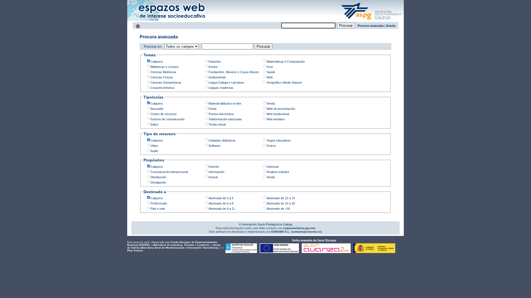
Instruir (213, 177)
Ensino (213, 66)
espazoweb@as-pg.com (298, 228)
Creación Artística (162, 87)
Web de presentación (281, 108)
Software (214, 145)
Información (216, 172)
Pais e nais (157, 208)
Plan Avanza (135, 250)
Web (270, 77)
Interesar (273, 166)
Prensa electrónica (221, 114)
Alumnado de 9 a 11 (222, 208)
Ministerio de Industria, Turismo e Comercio (181, 245)
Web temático (276, 119)
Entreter (214, 166)
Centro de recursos (163, 114)
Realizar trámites (278, 172)
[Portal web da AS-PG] (371, 20)
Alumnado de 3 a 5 (221, 198)
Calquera (156, 61)
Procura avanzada (371, 25)
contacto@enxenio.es (306, 231)
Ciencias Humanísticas (165, 82)
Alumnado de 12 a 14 (281, 198)
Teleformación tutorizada (225, 119)
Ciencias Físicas (161, 77)
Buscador (156, 108)
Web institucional (278, 114)
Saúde (271, 72)
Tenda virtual (217, 124)
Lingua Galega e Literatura (226, 82)
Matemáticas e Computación (286, 61)
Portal (212, 108)
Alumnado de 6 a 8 (221, 203)
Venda (271, 103)
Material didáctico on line (225, 103)
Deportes (215, 61)
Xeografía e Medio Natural (284, 82)
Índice (154, 124)
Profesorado (158, 203)
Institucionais (217, 77)
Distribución (158, 177)
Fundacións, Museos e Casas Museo (234, 72)
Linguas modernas (221, 87)
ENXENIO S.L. (280, 231)
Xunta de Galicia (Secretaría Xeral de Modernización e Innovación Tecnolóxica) (173, 246)
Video (154, 145)
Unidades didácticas (222, 140)
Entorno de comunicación (167, 119)
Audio (154, 151)
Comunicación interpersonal (169, 172)
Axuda (390, 25)
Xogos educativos (279, 140)
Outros (271, 145)
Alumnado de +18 (278, 208)
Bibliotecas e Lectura (164, 66)
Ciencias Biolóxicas (163, 72)
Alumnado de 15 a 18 (281, 203)
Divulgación (158, 182)
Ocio (270, 66)
